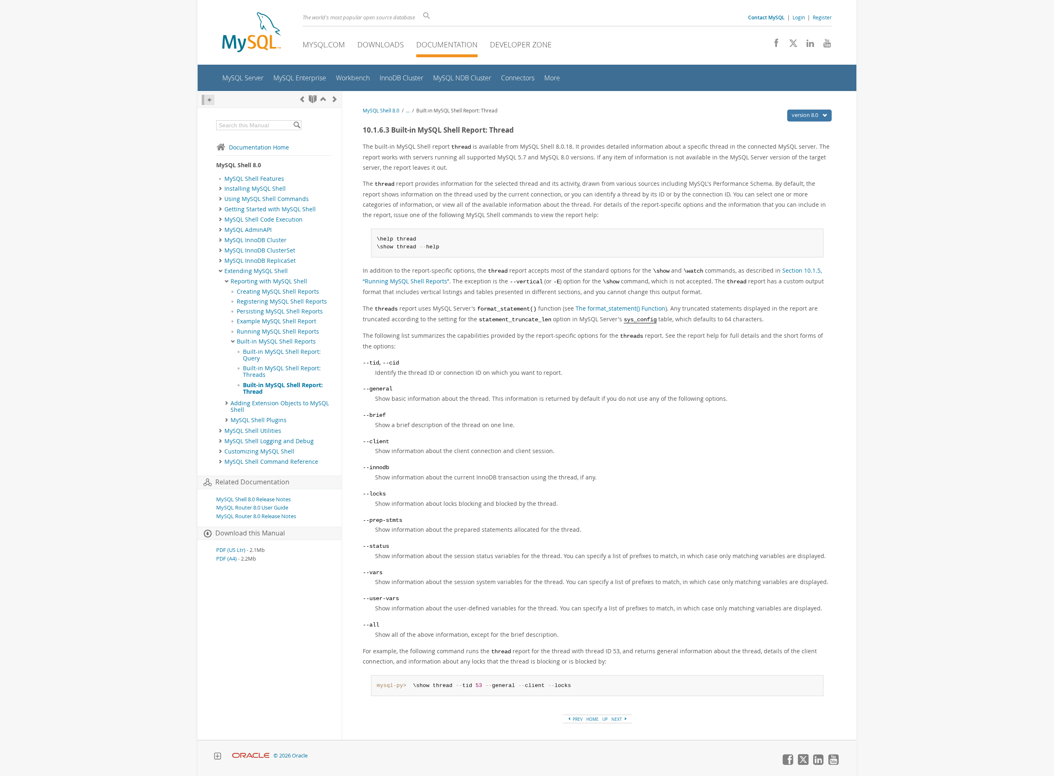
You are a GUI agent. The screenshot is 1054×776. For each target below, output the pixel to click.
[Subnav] (220, 189)
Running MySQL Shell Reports (278, 331)
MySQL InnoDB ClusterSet (259, 250)
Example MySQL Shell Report (276, 321)
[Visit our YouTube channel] (824, 45)
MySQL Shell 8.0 (381, 111)
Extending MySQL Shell (256, 271)
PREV (577, 719)
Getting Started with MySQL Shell (270, 209)
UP (605, 719)
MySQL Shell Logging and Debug (269, 441)
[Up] (323, 99)
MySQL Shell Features (254, 178)
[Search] (296, 125)
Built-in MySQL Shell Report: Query (282, 355)
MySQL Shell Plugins (259, 420)
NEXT (617, 719)
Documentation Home (259, 147)
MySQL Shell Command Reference (271, 461)
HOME (592, 719)
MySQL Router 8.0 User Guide (252, 507)
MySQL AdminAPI (248, 230)
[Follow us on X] (790, 45)
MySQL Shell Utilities (252, 431)
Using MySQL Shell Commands (266, 199)
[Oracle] (251, 755)
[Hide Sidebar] (208, 100)
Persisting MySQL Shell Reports (280, 311)
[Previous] (302, 99)
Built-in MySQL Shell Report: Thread (283, 388)
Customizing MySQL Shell (259, 451)
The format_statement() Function (620, 308)
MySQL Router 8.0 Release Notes (256, 516)
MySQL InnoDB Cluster (255, 240)
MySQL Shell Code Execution (263, 219)
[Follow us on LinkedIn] (807, 45)
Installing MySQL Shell (255, 188)
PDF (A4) (226, 558)
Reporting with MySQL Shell (269, 281)
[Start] (313, 99)
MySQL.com (324, 44)
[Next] (335, 99)
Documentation (447, 44)
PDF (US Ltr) (230, 550)
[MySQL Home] (251, 33)
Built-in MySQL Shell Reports (276, 341)
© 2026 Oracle (290, 755)
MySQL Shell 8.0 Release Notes (253, 499)
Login (799, 17)
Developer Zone (521, 44)
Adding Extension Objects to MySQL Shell (280, 407)
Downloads (380, 44)
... (408, 111)
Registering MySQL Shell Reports (282, 301)
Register (822, 17)
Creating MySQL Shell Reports (278, 291)
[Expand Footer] (217, 757)
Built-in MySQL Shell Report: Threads (282, 372)
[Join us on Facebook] (773, 45)
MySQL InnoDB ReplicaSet (260, 260)
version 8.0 (805, 115)
